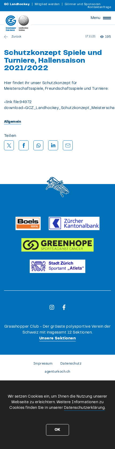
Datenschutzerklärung (84, 408)
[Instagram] (51, 307)
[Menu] (107, 18)
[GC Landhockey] (17, 23)
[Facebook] (64, 307)
